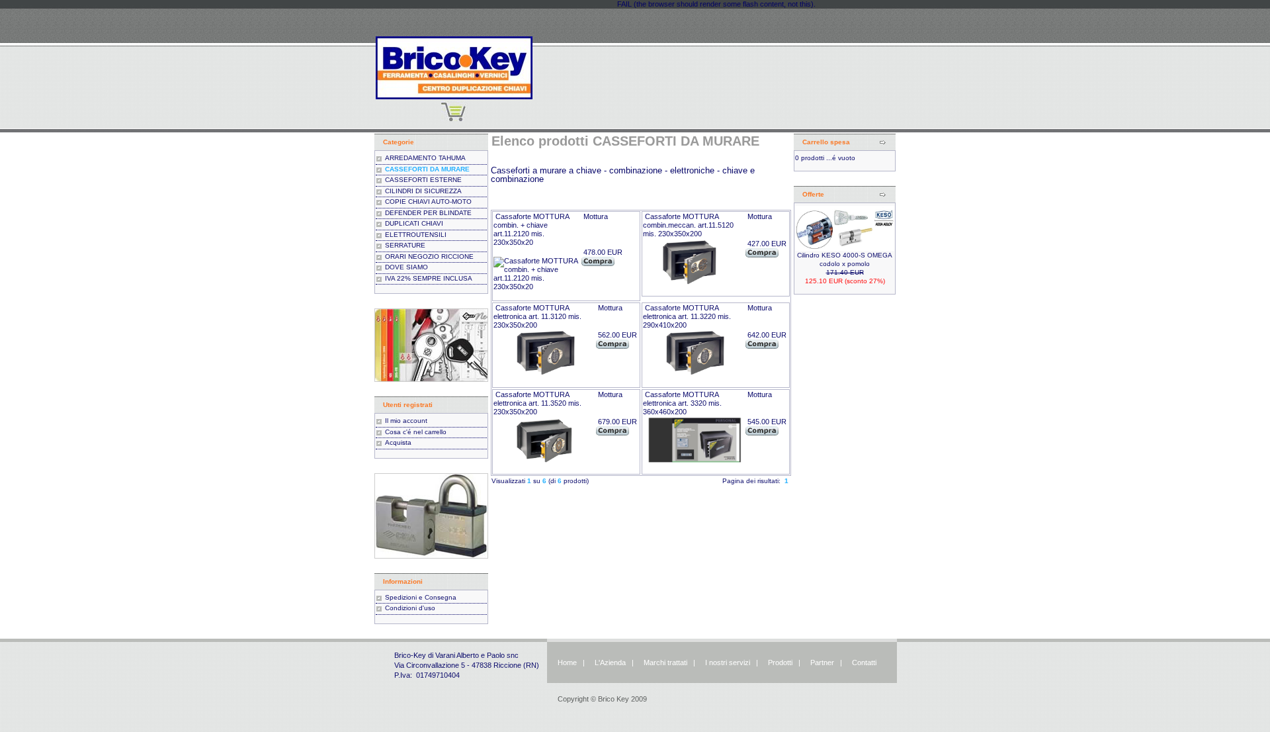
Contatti (864, 662)
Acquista (398, 442)
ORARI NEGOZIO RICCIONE (429, 256)
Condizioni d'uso (410, 608)
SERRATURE (405, 245)
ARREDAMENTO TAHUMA (425, 157)
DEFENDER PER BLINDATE (428, 212)
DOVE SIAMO (406, 267)
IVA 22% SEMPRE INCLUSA (428, 278)
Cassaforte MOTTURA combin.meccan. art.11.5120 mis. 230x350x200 (688, 225)
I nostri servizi (726, 662)
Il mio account (406, 420)
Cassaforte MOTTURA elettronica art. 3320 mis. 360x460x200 (682, 403)
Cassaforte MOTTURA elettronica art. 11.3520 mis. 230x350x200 (537, 403)
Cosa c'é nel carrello (415, 431)
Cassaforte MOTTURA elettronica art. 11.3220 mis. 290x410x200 (687, 316)
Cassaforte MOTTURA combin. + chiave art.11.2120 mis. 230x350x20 (531, 229)
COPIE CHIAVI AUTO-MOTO (428, 201)
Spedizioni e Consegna (420, 597)
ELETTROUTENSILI (415, 234)
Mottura (595, 216)
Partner (822, 662)
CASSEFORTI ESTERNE (423, 179)
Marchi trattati (665, 662)
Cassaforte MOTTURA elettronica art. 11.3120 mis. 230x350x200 (537, 316)
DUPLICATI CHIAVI (414, 223)
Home (567, 662)
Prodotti (780, 662)
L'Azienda (610, 662)
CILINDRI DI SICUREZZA (423, 191)
